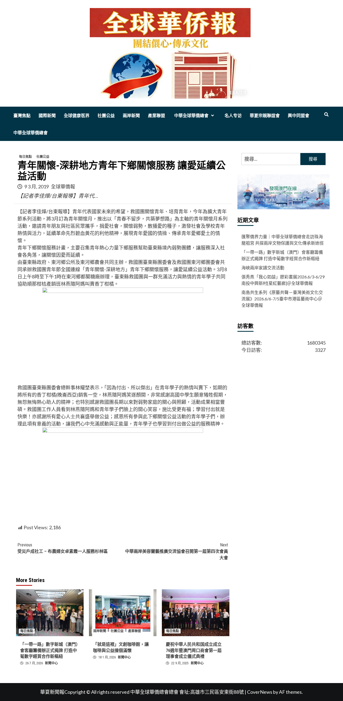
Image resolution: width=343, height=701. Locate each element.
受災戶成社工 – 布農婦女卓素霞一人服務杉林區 (62, 548)
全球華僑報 (63, 186)
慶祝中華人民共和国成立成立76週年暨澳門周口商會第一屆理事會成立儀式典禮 (194, 650)
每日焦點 (25, 157)
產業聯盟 (156, 115)
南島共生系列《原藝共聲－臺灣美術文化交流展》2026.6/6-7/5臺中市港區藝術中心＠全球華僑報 (282, 299)
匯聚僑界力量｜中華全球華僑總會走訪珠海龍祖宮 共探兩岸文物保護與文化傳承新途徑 (282, 240)
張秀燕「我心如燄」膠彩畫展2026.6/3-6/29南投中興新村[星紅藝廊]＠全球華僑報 (283, 280)
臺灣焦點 (22, 115)
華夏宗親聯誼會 (265, 115)
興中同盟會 (298, 115)
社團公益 (106, 115)
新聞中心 (51, 663)
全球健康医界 (77, 115)
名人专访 (233, 115)
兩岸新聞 (131, 115)
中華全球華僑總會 (190, 115)
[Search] (326, 115)
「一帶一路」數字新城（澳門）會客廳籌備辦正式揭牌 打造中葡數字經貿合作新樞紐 (49, 650)
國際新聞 (47, 115)
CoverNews (259, 692)
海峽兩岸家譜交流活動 (262, 267)
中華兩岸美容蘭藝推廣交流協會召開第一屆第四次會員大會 (176, 551)
